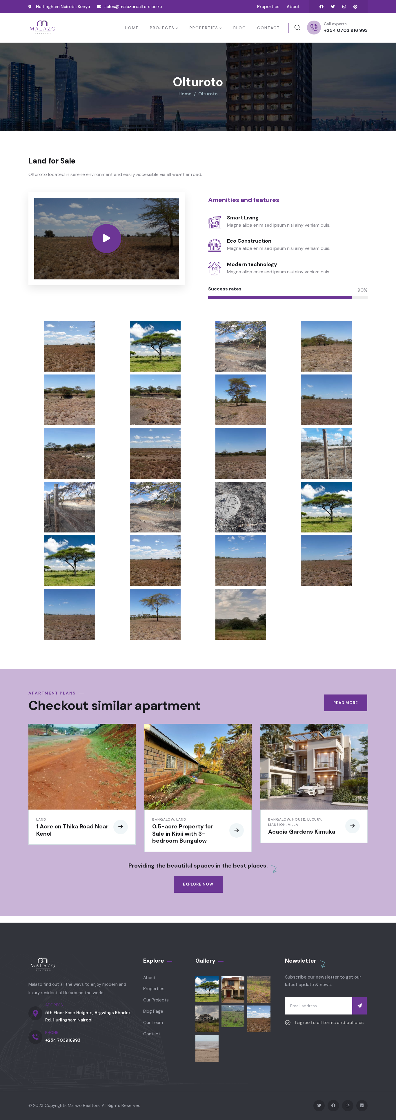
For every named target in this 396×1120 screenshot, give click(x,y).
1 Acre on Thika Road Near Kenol (72, 830)
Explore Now (198, 884)
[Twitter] (333, 7)
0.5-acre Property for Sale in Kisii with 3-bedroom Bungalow (182, 833)
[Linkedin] (362, 1105)
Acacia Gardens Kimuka (301, 831)
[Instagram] (344, 7)
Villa (293, 824)
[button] (363, 791)
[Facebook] (321, 7)
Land (41, 819)
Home (185, 94)
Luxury (314, 819)
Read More (345, 702)
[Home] (42, 27)
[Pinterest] (355, 7)
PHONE (51, 1032)
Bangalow (163, 819)
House (298, 819)
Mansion (277, 824)
